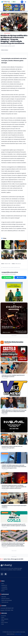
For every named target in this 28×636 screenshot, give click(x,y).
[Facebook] (5, 574)
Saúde (2, 620)
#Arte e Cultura (4, 50)
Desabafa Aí (4, 585)
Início (2, 33)
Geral (2, 624)
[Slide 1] (13, 10)
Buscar (2, 590)
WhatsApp (8, 277)
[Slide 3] (14, 10)
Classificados (4, 589)
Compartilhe (4, 587)
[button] (14, 22)
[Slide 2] (14, 431)
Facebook (21, 277)
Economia (3, 615)
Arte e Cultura (7, 33)
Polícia (2, 617)
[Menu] (25, 2)
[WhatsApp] (2, 574)
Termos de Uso (4, 602)
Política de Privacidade (6, 600)
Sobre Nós (3, 596)
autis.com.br (18, 634)
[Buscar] (22, 2)
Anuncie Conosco (5, 598)
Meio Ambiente (4, 619)
